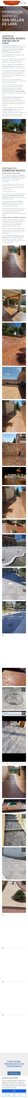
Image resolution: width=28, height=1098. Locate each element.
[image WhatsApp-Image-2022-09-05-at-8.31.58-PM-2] (14, 738)
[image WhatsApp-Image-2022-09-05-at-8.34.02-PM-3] (14, 306)
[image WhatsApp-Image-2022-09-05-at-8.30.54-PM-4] (14, 1031)
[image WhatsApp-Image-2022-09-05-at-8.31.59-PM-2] (14, 584)
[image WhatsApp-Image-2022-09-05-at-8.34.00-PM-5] (14, 383)
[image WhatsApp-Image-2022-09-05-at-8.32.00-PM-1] (14, 527)
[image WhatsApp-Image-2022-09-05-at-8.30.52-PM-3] (14, 503)
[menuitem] (20, 3)
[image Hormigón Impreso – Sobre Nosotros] (14, 450)
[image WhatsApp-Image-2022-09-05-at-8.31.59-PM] (14, 651)
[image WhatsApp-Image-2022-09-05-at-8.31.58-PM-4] (14, 677)
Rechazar (20, 1095)
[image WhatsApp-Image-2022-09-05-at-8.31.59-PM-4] (14, 476)
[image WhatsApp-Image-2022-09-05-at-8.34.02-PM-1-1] (14, 345)
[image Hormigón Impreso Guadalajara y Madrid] (14, 782)
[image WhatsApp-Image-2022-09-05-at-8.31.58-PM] (14, 806)
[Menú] (24, 3)
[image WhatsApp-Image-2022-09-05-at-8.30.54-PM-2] (14, 964)
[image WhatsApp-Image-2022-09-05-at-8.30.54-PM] (14, 897)
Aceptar (14, 1091)
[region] (14, 1087)
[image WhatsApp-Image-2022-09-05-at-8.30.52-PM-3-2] (14, 417)
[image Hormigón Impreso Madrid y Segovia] (14, 699)
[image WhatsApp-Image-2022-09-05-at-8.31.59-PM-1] (14, 618)
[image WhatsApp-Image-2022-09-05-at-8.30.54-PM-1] (14, 930)
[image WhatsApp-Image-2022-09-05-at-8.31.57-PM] (14, 830)
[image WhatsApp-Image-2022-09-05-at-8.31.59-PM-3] (14, 551)
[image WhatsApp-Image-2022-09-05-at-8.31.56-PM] (14, 864)
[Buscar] (20, 3)
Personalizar (7, 1095)
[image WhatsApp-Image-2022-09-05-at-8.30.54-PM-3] (14, 997)
